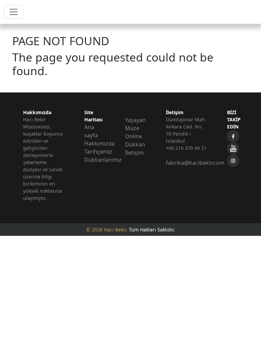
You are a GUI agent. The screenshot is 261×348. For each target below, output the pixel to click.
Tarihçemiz (98, 151)
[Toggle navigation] (13, 12)
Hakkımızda (99, 143)
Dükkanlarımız (103, 159)
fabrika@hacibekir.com (195, 163)
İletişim (134, 152)
